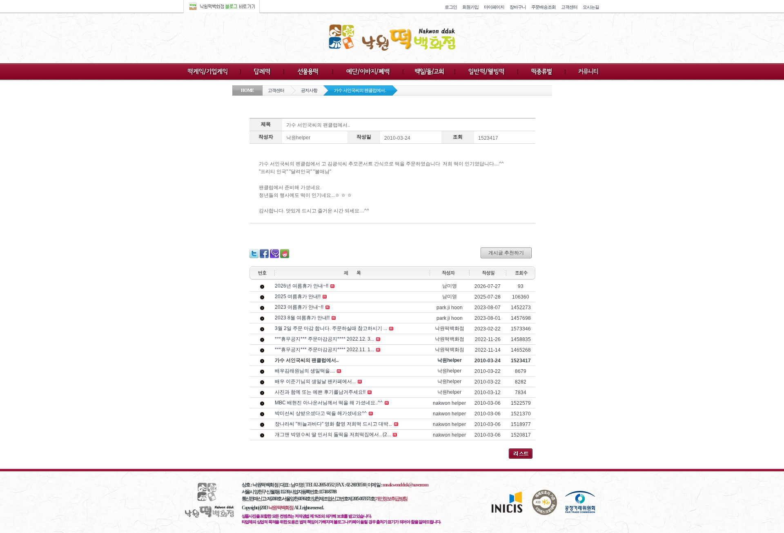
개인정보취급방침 (391, 499)
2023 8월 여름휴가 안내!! (302, 318)
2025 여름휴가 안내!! (298, 296)
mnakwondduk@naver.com (405, 485)
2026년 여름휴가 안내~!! (301, 286)
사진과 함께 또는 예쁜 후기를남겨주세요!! (320, 392)
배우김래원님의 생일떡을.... (305, 371)
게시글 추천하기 (506, 253)
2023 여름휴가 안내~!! (299, 307)
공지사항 (309, 90)
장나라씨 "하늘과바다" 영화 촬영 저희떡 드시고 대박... (333, 424)
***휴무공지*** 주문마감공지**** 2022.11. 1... (324, 349)
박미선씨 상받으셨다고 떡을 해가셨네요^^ (321, 413)
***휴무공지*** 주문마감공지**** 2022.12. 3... (324, 339)
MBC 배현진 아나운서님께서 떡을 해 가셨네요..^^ (329, 403)
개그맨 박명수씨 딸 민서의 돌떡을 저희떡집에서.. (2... (333, 434)
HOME (247, 90)
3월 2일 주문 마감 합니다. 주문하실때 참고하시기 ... (331, 328)
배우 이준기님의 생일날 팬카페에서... (315, 381)
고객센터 (276, 90)
